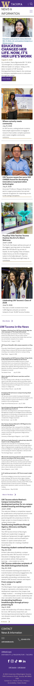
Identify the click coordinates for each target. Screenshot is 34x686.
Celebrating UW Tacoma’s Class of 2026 (17, 301)
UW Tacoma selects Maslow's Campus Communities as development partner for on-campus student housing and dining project (16, 503)
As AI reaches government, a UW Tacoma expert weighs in (16, 473)
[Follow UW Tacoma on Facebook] (8, 661)
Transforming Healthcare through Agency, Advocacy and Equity (15, 525)
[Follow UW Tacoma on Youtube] (20, 661)
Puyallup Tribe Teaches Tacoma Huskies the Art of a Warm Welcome (16, 237)
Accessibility (12, 683)
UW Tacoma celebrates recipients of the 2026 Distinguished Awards (16, 564)
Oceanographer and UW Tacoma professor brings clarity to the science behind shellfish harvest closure (16, 358)
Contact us (8, 681)
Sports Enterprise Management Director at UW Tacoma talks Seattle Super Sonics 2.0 (16, 408)
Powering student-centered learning (16, 547)
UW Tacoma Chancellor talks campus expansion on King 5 (16, 345)
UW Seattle (12, 668)
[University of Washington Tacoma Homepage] (17, 655)
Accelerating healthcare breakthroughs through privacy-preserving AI (15, 602)
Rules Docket (21, 683)
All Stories (4, 622)
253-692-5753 (25, 639)
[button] (31, 11)
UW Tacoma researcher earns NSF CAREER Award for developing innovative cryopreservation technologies (17, 180)
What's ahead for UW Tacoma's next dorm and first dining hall (15, 377)
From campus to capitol (11, 582)
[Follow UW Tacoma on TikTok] (16, 661)
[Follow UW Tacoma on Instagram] (12, 661)
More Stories (6, 321)
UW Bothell (21, 668)
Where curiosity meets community (12, 122)
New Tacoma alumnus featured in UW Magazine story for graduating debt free (16, 424)
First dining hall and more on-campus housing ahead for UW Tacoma (16, 393)
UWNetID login (6, 652)
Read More (6, 79)
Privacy (26, 681)
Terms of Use (17, 681)
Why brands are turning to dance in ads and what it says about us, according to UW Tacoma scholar (16, 457)
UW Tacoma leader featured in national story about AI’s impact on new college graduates (16, 441)
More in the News (7, 495)
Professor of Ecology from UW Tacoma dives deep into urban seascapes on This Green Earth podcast (16, 331)
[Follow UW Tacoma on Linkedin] (24, 661)
